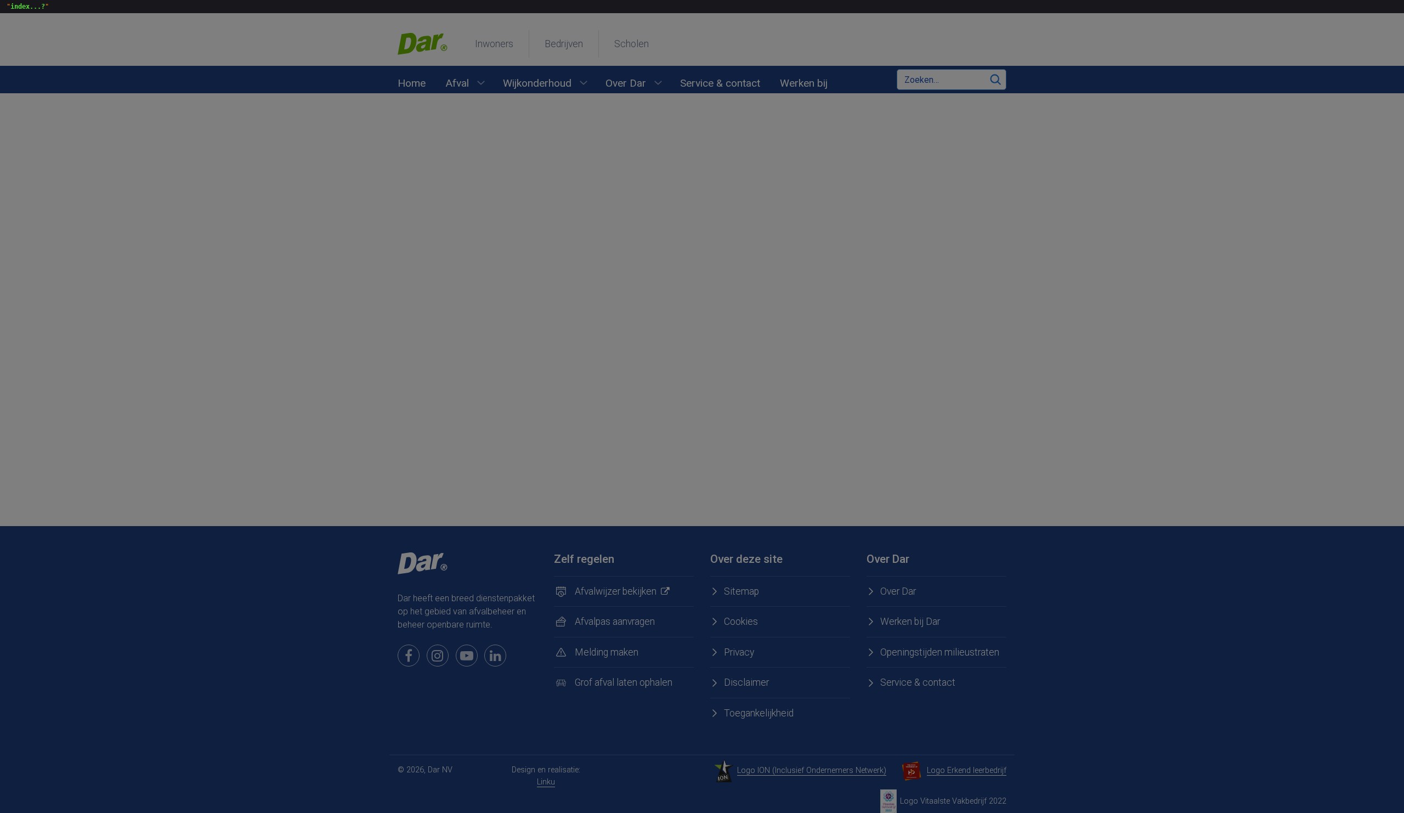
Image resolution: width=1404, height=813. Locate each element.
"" (26, 6)
